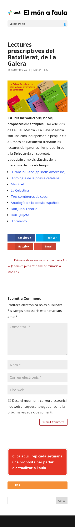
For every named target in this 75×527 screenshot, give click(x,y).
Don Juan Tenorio (24, 209)
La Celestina (20, 190)
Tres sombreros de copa (29, 196)
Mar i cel (17, 184)
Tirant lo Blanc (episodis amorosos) (38, 172)
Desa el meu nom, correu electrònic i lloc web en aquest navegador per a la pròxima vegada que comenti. (37, 406)
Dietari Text (40, 69)
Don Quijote (20, 215)
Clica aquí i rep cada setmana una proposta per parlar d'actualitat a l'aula (37, 462)
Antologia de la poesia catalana (36, 178)
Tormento (19, 221)
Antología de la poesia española (35, 202)
